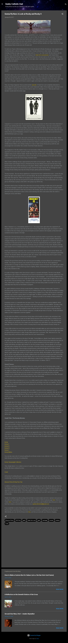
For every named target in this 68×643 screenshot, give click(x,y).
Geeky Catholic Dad (14, 4)
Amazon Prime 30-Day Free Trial (13, 482)
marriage (44, 520)
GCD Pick (18, 520)
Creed (6, 472)
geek (24, 520)
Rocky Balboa (8, 452)
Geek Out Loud (32, 520)
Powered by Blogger (35, 635)
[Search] (66, 4)
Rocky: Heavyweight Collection (13, 462)
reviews (57, 520)
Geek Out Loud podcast (42, 55)
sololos (37, 638)
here (54, 500)
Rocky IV (7, 448)
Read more (59, 589)
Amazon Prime (9, 520)
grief (39, 520)
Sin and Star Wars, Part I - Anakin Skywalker (20, 614)
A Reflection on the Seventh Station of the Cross (21, 594)
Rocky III (7, 446)
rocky (6, 523)
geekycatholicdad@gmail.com (41, 504)
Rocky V (7, 450)
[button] (62, 14)
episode (34, 85)
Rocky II (7, 444)
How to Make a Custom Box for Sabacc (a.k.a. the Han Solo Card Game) (29, 575)
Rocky (6, 442)
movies (51, 520)
